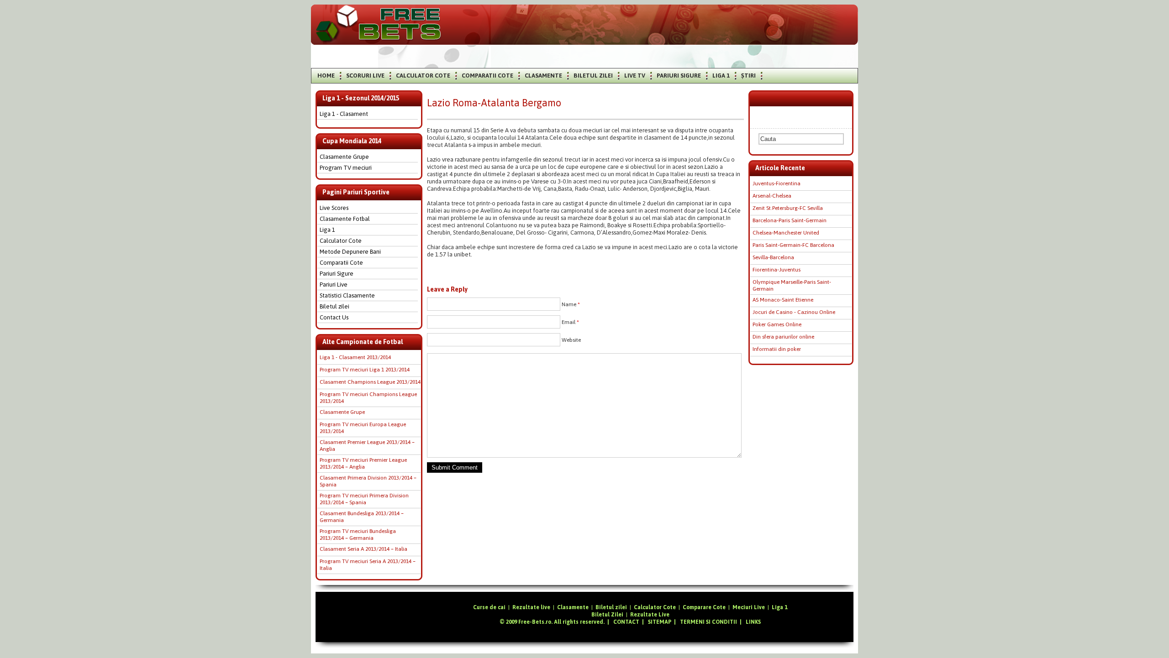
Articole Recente (780, 168)
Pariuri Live (334, 284)
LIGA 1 (721, 75)
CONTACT (626, 622)
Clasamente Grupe (344, 156)
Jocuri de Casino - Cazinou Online (794, 312)
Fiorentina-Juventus (776, 269)
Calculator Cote (341, 240)
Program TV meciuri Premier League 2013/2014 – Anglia (363, 463)
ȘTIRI (748, 75)
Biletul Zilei (607, 614)
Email (570, 322)
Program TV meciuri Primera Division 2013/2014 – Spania (364, 499)
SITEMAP (659, 622)
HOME (326, 75)
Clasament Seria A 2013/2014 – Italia (363, 549)
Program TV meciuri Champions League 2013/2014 (368, 397)
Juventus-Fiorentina (776, 183)
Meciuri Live (748, 607)
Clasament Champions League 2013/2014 (370, 382)
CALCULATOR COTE (423, 75)
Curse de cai (489, 607)
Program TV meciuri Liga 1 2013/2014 (365, 369)
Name (571, 304)
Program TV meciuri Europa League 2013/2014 (363, 427)
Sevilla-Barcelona (773, 257)
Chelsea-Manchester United (786, 233)
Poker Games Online (777, 324)
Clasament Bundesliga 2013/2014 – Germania (362, 516)
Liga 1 (327, 229)
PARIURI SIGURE (679, 75)
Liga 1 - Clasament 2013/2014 (355, 357)
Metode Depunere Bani (350, 251)
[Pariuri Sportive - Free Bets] (379, 39)
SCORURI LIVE (365, 75)
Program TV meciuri (346, 167)
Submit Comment (455, 467)
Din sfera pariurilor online (783, 337)
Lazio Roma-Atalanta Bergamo (494, 103)
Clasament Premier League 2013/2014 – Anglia (367, 445)
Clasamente (573, 607)
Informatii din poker (777, 349)
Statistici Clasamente (347, 295)
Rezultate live (531, 607)
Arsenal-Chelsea (772, 196)
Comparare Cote (704, 607)
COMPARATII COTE (487, 75)
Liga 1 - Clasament (344, 113)
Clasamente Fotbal (345, 218)
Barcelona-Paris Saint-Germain (790, 220)
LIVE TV (634, 75)
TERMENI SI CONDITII (708, 622)
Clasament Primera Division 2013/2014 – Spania (368, 481)
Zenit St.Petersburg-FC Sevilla (788, 208)
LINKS (753, 622)
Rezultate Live (649, 614)
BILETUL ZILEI (593, 75)
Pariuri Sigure (336, 273)
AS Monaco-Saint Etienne (783, 300)
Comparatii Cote (341, 262)
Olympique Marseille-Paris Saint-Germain (792, 285)
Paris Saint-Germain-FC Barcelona (793, 245)
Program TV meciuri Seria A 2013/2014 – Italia (368, 564)
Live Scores (334, 207)
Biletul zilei (334, 306)
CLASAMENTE (543, 75)
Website (571, 340)
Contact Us (334, 317)
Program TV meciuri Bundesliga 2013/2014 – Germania (358, 534)
